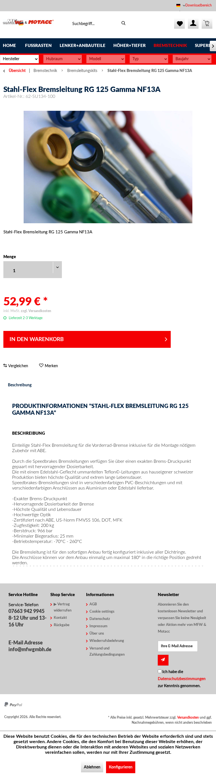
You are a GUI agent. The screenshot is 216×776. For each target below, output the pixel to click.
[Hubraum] (62, 59)
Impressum (98, 626)
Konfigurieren (120, 767)
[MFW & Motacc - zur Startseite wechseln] (28, 25)
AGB (93, 604)
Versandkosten (188, 717)
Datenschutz (99, 619)
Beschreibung (20, 385)
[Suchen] (123, 23)
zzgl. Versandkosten (36, 311)
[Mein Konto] (193, 23)
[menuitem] (199, 5)
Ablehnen (92, 767)
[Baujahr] (192, 59)
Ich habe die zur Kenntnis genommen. (182, 679)
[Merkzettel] (179, 23)
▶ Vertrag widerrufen (62, 607)
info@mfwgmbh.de (28, 649)
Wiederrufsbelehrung (104, 641)
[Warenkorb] (207, 23)
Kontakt (60, 618)
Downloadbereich (198, 5)
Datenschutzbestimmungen (182, 679)
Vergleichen (17, 366)
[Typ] (149, 59)
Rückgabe (61, 625)
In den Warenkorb (37, 339)
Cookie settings (101, 611)
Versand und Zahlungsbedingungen (104, 652)
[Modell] (105, 59)
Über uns (96, 633)
